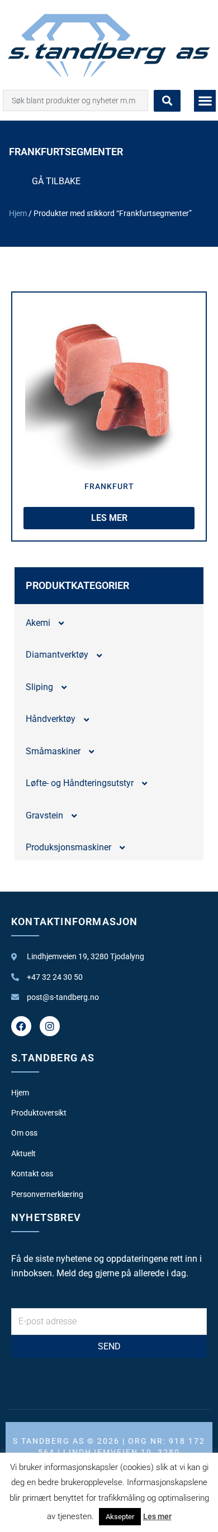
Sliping (39, 687)
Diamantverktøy (57, 654)
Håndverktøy (50, 719)
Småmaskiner (53, 751)
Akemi (38, 622)
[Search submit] (167, 101)
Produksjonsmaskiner (68, 847)
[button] (205, 101)
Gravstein (44, 815)
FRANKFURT (109, 486)
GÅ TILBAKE (56, 181)
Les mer (157, 1516)
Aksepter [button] (120, 1516)
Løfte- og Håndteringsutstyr (80, 783)
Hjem (18, 213)
